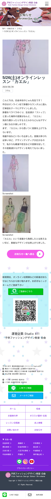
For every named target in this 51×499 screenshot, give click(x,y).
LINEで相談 (14, 495)
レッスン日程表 (13, 423)
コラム (7, 90)
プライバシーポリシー (25, 468)
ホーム (13, 409)
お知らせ (38, 430)
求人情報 (38, 423)
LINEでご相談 (25, 388)
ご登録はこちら (25, 291)
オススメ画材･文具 (38, 416)
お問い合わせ (13, 430)
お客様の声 (13, 416)
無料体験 (39, 495)
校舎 (38, 409)
